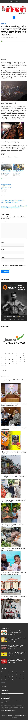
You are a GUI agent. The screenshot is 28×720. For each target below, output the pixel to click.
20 (1, 361)
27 (1, 363)
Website (2, 257)
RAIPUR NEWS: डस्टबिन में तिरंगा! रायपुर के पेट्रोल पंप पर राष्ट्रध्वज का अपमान (17, 631)
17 (16, 359)
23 (12, 361)
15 (9, 359)
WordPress (10, 715)
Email (2, 249)
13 (1, 359)
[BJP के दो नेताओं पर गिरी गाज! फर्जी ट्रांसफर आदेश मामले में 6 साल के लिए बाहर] (14, 440)
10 (16, 357)
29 (9, 363)
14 (5, 359)
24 (16, 361)
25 (20, 361)
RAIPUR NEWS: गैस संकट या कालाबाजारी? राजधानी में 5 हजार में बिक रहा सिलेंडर (17, 646)
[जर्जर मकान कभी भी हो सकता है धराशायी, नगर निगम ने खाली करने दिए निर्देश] (14, 464)
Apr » (6, 370)
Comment (3, 221)
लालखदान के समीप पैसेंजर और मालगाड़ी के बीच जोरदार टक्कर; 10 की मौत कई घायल (18, 172)
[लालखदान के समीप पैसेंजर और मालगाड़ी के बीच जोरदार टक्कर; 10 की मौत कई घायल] (18, 167)
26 (24, 361)
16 (12, 359)
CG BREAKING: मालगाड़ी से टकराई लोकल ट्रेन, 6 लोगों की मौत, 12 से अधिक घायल (6, 172)
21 (5, 361)
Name (2, 242)
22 (9, 361)
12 (24, 357)
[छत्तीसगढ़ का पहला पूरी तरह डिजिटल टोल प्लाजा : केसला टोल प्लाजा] (14, 392)
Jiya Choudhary (13, 37)
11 (20, 357)
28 (5, 363)
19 (24, 359)
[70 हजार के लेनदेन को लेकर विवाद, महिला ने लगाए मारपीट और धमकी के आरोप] (14, 488)
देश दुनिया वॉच (3, 23)
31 (16, 363)
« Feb (2, 370)
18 (20, 359)
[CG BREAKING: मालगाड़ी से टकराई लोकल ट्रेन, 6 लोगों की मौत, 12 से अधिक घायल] (6, 167)
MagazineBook (21, 715)
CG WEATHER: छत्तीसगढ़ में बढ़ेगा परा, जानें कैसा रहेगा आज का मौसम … (16, 639)
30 (12, 363)
